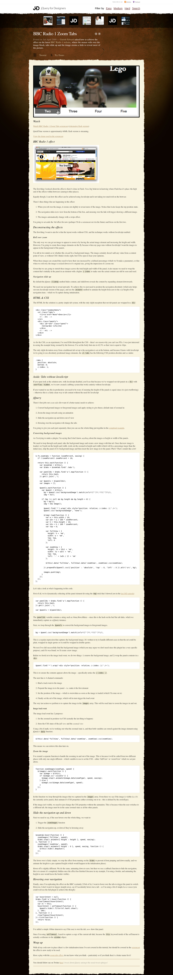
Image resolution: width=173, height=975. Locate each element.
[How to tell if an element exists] (99, 24)
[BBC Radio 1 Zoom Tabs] (48, 24)
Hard (127, 8)
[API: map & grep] (60, 24)
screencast (136, 947)
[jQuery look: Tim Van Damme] (86, 24)
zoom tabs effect (56, 955)
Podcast (137, 2)
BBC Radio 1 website (61, 42)
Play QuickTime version (60, 104)
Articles (129, 2)
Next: (99, 33)
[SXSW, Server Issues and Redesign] (73, 24)
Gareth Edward (67, 39)
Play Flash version (113, 104)
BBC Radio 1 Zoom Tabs (55, 33)
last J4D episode (127, 593)
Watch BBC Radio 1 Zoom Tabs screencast (50, 126)
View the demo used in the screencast (48, 136)
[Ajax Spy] (125, 24)
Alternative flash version (78, 126)
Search (136, 8)
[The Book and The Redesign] (112, 24)
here (61, 962)
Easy (109, 8)
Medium (118, 8)
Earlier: (95, 33)
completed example (116, 428)
